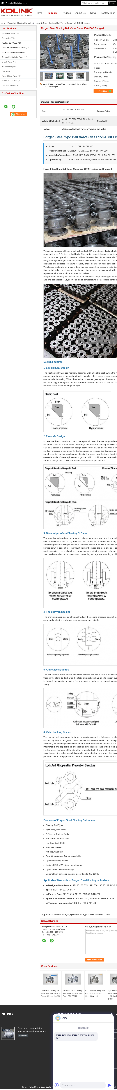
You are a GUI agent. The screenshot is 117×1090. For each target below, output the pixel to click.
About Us (80, 12)
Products (52, 12)
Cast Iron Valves (8, 85)
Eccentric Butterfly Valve (12, 52)
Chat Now (103, 91)
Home (39, 12)
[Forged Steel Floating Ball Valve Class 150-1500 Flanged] (64, 52)
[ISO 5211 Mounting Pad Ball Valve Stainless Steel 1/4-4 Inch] (95, 979)
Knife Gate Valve (8, 33)
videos (67, 12)
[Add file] (57, 1085)
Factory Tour (108, 12)
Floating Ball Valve (25, 23)
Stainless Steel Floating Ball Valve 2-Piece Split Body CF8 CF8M (72, 993)
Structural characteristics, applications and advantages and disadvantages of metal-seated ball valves (32, 1030)
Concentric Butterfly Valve (12, 57)
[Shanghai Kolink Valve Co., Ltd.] (17, 12)
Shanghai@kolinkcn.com (16, 3)
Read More (23, 1036)
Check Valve (7, 62)
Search (112, 3)
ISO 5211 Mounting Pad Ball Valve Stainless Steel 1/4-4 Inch (95, 993)
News (93, 12)
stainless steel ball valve (56, 914)
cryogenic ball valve (75, 914)
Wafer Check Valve (10, 81)
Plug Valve (6, 71)
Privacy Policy (28, 1087)
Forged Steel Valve (9, 76)
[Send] (109, 1085)
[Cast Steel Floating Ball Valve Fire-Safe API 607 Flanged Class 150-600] (50, 979)
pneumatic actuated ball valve (97, 914)
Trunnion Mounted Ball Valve (14, 47)
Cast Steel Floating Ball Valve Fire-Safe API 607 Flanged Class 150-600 (50, 993)
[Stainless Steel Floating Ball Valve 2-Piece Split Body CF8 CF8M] (73, 979)
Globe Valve (7, 66)
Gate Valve (6, 38)
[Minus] (109, 1018)
